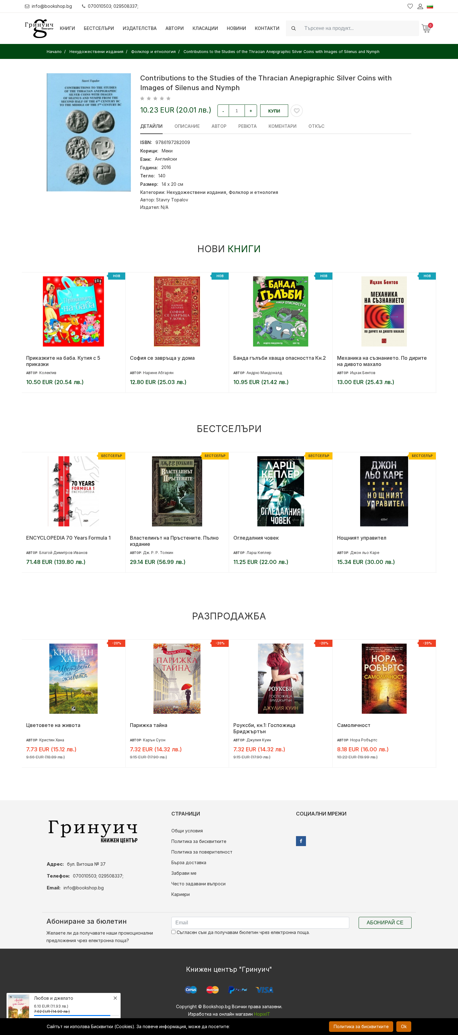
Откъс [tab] (316, 126)
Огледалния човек (256, 538)
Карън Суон (154, 740)
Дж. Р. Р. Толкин (158, 552)
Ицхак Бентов (362, 372)
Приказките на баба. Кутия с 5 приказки (63, 361)
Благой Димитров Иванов (63, 552)
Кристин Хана (51, 740)
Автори (174, 28)
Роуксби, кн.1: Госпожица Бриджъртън (264, 728)
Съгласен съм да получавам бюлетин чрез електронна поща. (242, 932)
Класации (205, 28)
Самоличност (353, 725)
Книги (67, 28)
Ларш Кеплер (258, 552)
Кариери (180, 894)
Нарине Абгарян (158, 372)
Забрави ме (183, 873)
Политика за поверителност (201, 851)
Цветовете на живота (53, 725)
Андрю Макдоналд (264, 372)
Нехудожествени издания (196, 192)
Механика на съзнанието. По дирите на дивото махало (382, 361)
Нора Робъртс (363, 740)
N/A (165, 207)
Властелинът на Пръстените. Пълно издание (174, 541)
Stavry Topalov (172, 199)
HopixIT (262, 1014)
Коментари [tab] (283, 126)
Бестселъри (99, 28)
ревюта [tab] (247, 126)
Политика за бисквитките (198, 841)
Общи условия (187, 830)
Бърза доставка (188, 862)
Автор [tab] (219, 126)
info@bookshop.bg (52, 6)
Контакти (267, 28)
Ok (404, 1026)
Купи (274, 110)
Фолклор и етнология (253, 192)
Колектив (47, 372)
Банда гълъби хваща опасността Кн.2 (279, 358)
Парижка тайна (148, 725)
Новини (236, 28)
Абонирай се (385, 922)
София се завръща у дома (162, 358)
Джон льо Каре (364, 552)
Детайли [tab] (151, 126)
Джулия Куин (258, 740)
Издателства (140, 28)
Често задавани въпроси (198, 883)
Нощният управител (361, 538)
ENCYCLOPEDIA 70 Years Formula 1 (68, 538)
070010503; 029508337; (113, 6)
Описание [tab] (187, 126)
